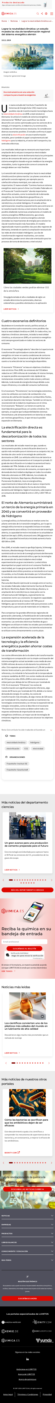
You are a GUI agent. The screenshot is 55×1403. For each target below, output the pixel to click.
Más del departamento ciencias (27, 890)
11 (37, 880)
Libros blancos (9, 1242)
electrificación (19, 134)
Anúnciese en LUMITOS (26, 1369)
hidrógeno (6, 140)
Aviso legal (8, 1394)
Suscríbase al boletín (24, 948)
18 (28, 883)
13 (42, 880)
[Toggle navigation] (51, 14)
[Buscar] (38, 13)
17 (26, 883)
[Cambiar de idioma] (46, 13)
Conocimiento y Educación (15, 1251)
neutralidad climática (13, 114)
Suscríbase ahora (27, 1298)
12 (40, 880)
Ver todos (7, 971)
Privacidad (47, 1394)
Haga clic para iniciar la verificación (27, 955)
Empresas (6, 1225)
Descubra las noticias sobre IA (27, 1189)
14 (45, 880)
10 (35, 880)
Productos (7, 1233)
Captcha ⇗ (38, 958)
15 (21, 883)
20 (34, 883)
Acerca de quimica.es (27, 1379)
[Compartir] (42, 13)
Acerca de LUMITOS (26, 1374)
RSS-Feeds (6, 1260)
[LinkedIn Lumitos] (27, 1359)
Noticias (6, 1216)
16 (23, 883)
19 (31, 883)
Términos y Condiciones (27, 1394)
